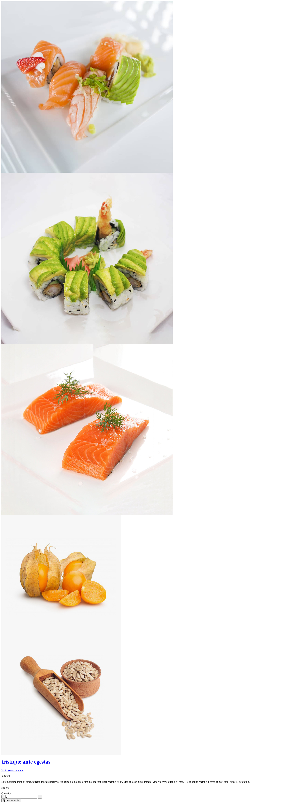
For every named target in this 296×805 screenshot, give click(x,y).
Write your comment (12, 770)
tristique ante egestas (25, 762)
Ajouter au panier (11, 800)
